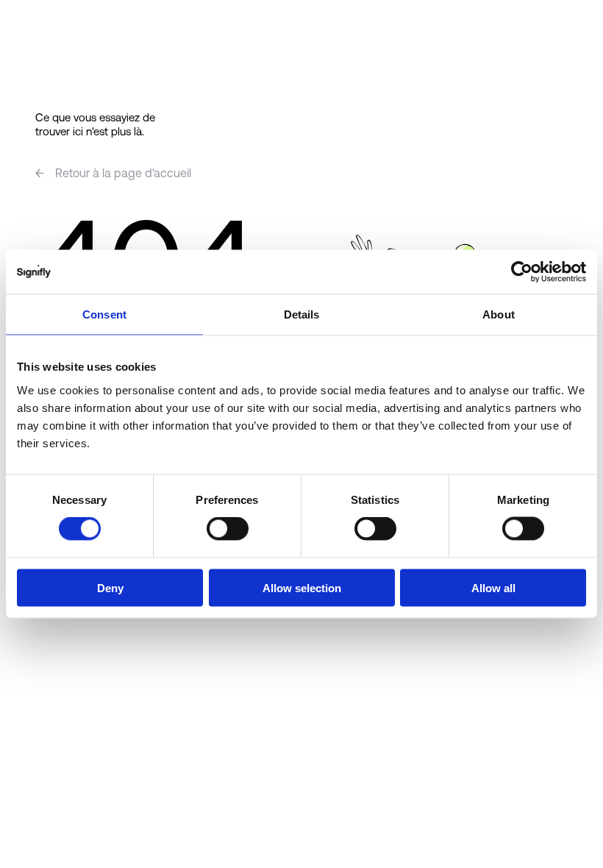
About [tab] (498, 314)
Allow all (493, 587)
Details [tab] (302, 314)
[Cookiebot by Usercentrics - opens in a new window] (521, 272)
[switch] (228, 529)
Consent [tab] (104, 314)
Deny (110, 587)
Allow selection (302, 587)
